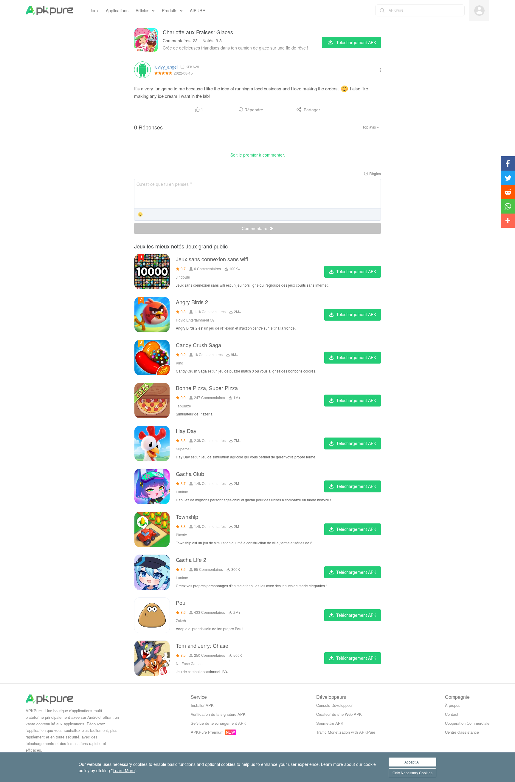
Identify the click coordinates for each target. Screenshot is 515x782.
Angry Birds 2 (192, 302)
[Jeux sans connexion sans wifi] (152, 272)
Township (187, 516)
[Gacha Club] (152, 486)
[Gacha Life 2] (152, 572)
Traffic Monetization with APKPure (345, 732)
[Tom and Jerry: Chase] (152, 658)
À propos (452, 705)
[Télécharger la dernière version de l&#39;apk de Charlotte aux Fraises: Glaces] (146, 40)
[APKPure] (49, 10)
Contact (451, 714)
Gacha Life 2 (191, 559)
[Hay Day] (152, 443)
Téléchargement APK (356, 271)
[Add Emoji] (140, 215)
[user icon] (479, 10)
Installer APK (202, 705)
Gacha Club (190, 473)
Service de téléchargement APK (218, 723)
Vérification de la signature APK (218, 714)
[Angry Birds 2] (152, 315)
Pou (180, 602)
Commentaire (255, 228)
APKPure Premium (207, 732)
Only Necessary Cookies (412, 772)
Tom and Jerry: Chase (202, 645)
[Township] (152, 529)
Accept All (412, 761)
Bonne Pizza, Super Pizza (207, 388)
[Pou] (152, 615)
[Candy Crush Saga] (152, 357)
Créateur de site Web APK (339, 714)
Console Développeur (334, 705)
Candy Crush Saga (198, 345)
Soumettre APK (329, 723)
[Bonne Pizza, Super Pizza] (152, 400)
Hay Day (186, 431)
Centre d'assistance (462, 732)
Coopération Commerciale (467, 723)
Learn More (124, 770)
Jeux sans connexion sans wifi (212, 259)
